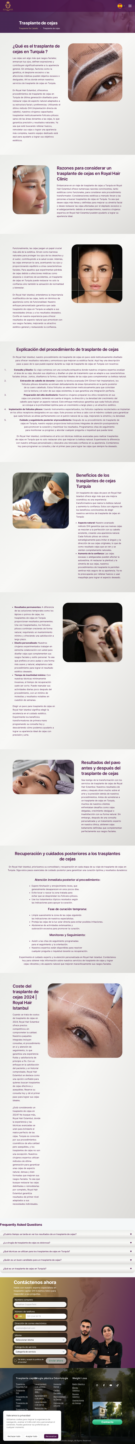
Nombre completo (24, 1299)
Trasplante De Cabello (28, 28)
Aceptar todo (31, 1436)
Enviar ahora (56, 1360)
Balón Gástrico (78, 1384)
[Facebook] (104, 1385)
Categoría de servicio (25, 1347)
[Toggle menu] (130, 6)
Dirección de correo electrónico (31, 1323)
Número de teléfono (25, 1311)
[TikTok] (117, 1385)
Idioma (18, 1335)
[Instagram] (97, 1385)
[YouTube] (110, 1385)
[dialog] (32, 1426)
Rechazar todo (14, 1436)
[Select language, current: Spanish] (121, 5)
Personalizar (51, 1436)
